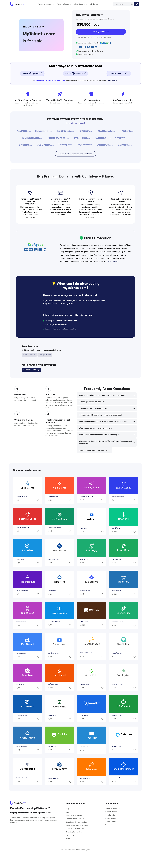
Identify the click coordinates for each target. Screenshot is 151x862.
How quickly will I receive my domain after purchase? (100, 415)
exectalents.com (21, 497)
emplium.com (84, 747)
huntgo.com (84, 622)
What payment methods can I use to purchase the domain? (103, 421)
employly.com (84, 559)
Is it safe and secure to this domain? (93, 408)
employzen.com (117, 684)
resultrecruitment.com (119, 778)
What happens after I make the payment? (95, 428)
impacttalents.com (118, 497)
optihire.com (52, 591)
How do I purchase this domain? (92, 402)
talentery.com (116, 591)
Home (68, 838)
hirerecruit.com (117, 715)
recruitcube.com (117, 622)
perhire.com (20, 559)
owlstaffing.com (117, 653)
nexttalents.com (53, 497)
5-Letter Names (110, 818)
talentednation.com (86, 653)
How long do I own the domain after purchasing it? (99, 435)
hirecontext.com (53, 559)
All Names (94, 4)
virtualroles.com (85, 684)
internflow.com (117, 559)
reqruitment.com (53, 653)
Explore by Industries (112, 808)
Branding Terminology (74, 832)
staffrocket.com (53, 684)
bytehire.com (116, 746)
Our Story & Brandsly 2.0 (75, 828)
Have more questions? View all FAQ (93, 450)
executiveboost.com (22, 528)
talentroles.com (21, 622)
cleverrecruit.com (21, 778)
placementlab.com (22, 590)
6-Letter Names (110, 821)
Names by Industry (45, 4)
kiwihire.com (52, 746)
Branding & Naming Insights (76, 822)
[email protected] (83, 329)
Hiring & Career (45, 355)
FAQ (67, 809)
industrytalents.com (86, 496)
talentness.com (85, 778)
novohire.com (84, 715)
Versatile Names (63, 4)
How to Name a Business (75, 819)
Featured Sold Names (74, 815)
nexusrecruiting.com (54, 621)
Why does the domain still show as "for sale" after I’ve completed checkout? (105, 442)
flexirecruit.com (21, 653)
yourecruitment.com (54, 528)
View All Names (110, 825)
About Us (69, 812)
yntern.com (83, 528)
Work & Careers (29, 355)
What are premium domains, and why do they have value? (102, 395)
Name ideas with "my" (31, 370)
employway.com (53, 778)
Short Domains (79, 4)
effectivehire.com (21, 715)
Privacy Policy (71, 835)
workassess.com (21, 746)
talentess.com (20, 684)
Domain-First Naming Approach (77, 825)
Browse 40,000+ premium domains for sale (75, 154)
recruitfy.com (116, 528)
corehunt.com (52, 715)
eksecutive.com (85, 590)
